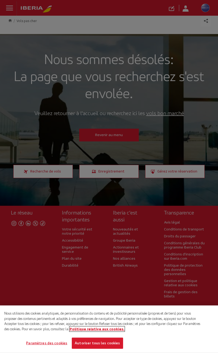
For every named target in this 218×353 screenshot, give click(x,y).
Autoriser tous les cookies (97, 343)
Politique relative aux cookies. (97, 329)
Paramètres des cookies (46, 343)
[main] (109, 329)
